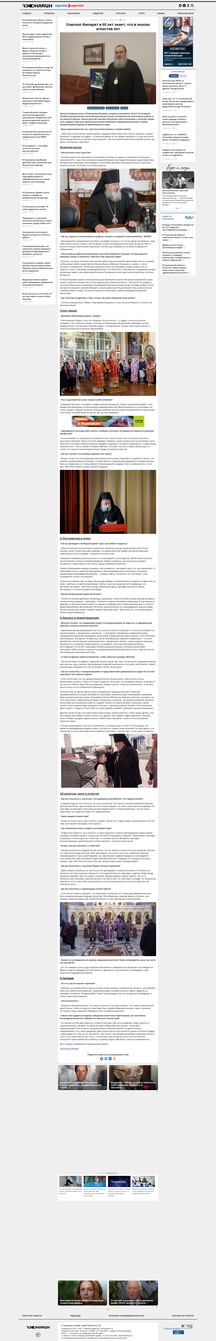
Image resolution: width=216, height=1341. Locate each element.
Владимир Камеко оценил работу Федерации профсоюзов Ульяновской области (37, 282)
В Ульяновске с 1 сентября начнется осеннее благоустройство (35, 148)
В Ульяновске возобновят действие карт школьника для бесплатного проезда (37, 162)
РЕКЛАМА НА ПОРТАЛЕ (183, 1315)
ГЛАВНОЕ (26, 13)
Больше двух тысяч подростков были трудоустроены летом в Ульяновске (37, 37)
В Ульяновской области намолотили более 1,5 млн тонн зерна (177, 237)
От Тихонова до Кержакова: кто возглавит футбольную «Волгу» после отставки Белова (37, 87)
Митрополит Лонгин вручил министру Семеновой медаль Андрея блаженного (36, 101)
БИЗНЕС (161, 13)
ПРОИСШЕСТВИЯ (186, 13)
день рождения (112, 108)
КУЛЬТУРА (121, 13)
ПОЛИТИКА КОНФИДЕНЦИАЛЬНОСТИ (126, 1315)
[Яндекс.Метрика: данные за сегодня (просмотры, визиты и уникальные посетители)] (172, 1328)
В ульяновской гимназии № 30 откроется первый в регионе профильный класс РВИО (37, 134)
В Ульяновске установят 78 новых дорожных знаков (35, 207)
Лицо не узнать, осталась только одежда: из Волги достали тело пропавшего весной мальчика (174, 120)
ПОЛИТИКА (49, 13)
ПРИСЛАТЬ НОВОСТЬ (32, 1315)
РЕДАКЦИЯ (75, 1315)
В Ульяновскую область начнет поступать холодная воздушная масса (37, 22)
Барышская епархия (96, 108)
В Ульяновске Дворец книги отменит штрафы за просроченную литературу (35, 195)
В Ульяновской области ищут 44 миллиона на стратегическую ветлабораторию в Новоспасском (37, 71)
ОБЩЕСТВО (98, 13)
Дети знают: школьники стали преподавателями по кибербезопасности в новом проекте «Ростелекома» (37, 178)
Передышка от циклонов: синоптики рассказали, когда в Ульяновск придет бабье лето (37, 220)
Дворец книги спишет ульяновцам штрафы (173, 246)
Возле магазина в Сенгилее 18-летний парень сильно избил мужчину (37, 296)
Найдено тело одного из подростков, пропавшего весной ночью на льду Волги (178, 152)
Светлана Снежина (69, 1048)
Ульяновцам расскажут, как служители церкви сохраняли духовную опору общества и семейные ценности (36, 250)
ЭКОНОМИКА (73, 13)
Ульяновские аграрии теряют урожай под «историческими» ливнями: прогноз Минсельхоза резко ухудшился (37, 267)
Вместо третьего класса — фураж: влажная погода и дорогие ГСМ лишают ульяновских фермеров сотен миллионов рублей (36, 53)
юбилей (124, 108)
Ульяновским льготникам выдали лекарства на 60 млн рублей (36, 235)
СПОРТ (141, 13)
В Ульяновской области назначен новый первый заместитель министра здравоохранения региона (175, 269)
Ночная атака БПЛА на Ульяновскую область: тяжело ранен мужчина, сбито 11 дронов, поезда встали (176, 84)
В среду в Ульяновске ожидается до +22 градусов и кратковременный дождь (178, 227)
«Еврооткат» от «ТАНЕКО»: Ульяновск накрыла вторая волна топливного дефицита (176, 137)
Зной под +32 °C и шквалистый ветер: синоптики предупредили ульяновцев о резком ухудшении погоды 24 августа (178, 102)
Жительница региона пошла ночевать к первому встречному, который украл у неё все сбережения (176, 256)
